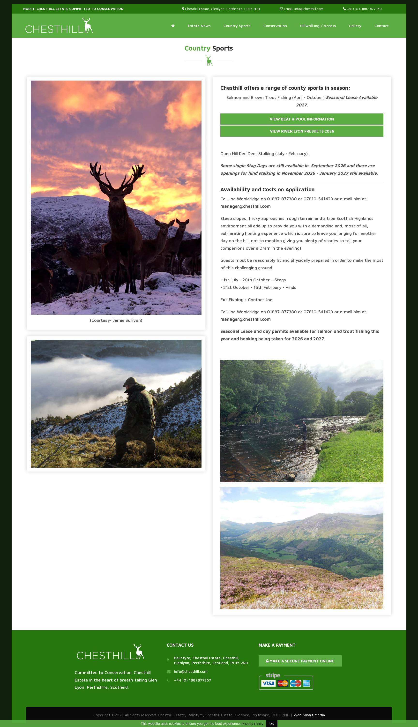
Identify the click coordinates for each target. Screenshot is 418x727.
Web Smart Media (309, 715)
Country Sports (237, 25)
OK (271, 723)
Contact (381, 25)
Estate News (199, 25)
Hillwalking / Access (318, 25)
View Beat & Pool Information (302, 119)
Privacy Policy (252, 723)
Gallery (355, 25)
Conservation (275, 25)
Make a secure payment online (301, 661)
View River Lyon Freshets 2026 (302, 131)
